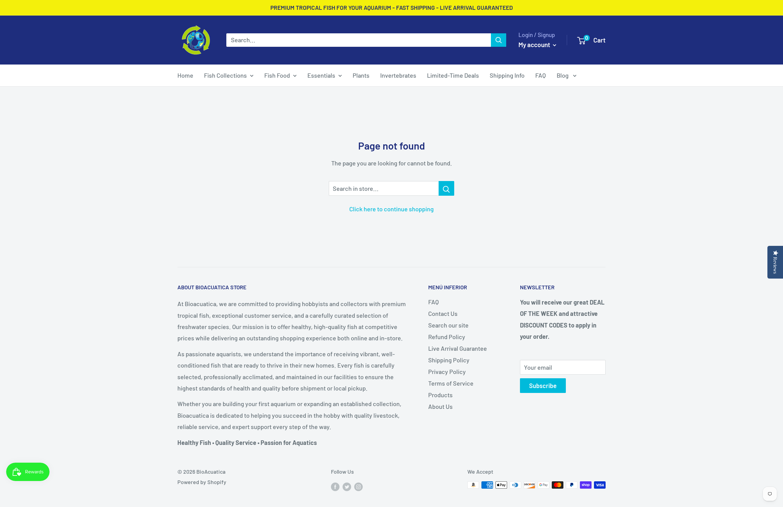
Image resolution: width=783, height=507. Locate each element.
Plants (361, 75)
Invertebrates (398, 75)
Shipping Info (507, 75)
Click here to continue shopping (391, 209)
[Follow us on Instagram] (358, 486)
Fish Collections (225, 75)
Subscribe (543, 385)
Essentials (321, 75)
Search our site (448, 325)
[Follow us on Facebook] (335, 486)
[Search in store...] (446, 188)
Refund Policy (446, 336)
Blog (563, 75)
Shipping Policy (448, 360)
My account (534, 44)
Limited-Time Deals (453, 75)
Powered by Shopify (201, 482)
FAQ (540, 75)
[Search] (498, 40)
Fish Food (277, 75)
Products (440, 394)
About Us (440, 406)
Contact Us (443, 313)
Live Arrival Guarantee (457, 348)
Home (185, 75)
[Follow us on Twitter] (347, 486)
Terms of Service (450, 383)
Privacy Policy (447, 371)
